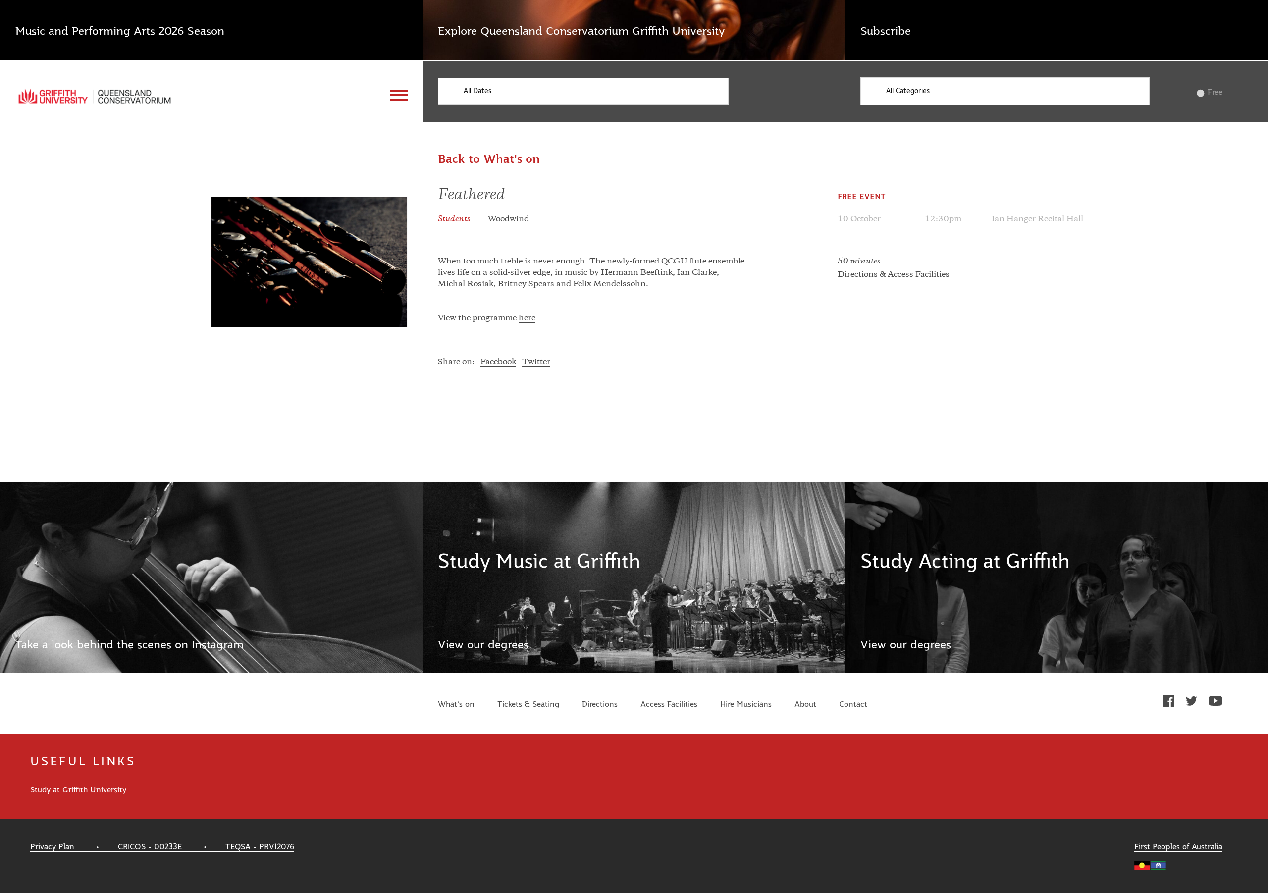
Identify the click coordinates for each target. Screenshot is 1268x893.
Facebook (498, 362)
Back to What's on (489, 159)
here (527, 318)
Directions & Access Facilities (894, 275)
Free (1215, 92)
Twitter (536, 362)
